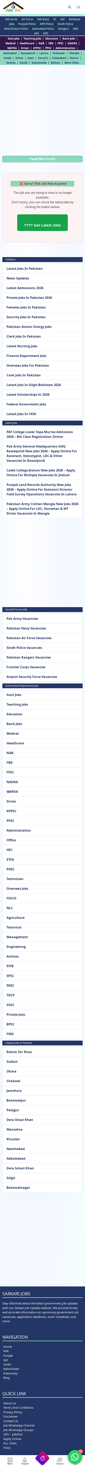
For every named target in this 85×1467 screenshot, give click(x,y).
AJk (5, 1360)
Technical (14, 927)
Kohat (19, 58)
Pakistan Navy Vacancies (26, 628)
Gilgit (11, 1178)
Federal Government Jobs (26, 404)
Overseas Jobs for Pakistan (28, 365)
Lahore (43, 53)
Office (11, 840)
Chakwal (13, 1081)
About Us (9, 1403)
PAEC (10, 985)
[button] (69, 7)
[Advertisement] (42, 111)
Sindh (7, 1364)
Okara (11, 1071)
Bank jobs (68, 38)
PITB (10, 966)
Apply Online (12, 1439)
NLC (10, 908)
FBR (50, 43)
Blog (6, 1378)
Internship (10, 1373)
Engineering (16, 947)
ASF (62, 19)
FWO (10, 1034)
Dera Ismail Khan (20, 1168)
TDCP (11, 995)
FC (54, 19)
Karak (23, 62)
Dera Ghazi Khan (20, 1120)
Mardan (74, 53)
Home (7, 1347)
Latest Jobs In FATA (21, 414)
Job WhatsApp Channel (18, 1425)
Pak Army (11, 19)
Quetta (11, 62)
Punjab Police (27, 24)
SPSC (10, 976)
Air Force (27, 19)
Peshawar (59, 53)
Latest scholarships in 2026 (28, 394)
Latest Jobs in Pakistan (25, 268)
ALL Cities (10, 1443)
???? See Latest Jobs (42, 225)
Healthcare (27, 43)
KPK (6, 1351)
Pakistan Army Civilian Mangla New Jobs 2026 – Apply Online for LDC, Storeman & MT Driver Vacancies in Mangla (42, 509)
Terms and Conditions (18, 1407)
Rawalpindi (28, 53)
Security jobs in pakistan (26, 317)
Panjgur (13, 1110)
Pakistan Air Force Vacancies (29, 638)
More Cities (71, 62)
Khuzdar (13, 1139)
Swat (30, 58)
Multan (55, 62)
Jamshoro (14, 1090)
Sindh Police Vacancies (24, 647)
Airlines (13, 956)
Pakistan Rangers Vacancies (29, 657)
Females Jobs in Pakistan (26, 307)
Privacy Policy (12, 1412)
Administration (65, 48)
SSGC (10, 1005)
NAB (41, 43)
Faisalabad (59, 58)
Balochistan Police (16, 28)
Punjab (8, 1355)
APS (36, 33)
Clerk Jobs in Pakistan (24, 336)
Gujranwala (39, 62)
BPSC (10, 1024)
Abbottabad (16, 1158)
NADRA (72, 43)
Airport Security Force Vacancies (32, 677)
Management (17, 937)
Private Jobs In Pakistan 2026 (29, 297)
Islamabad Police (43, 28)
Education (51, 38)
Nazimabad (16, 1149)
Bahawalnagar (18, 1187)
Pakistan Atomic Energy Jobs (29, 327)
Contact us (10, 1421)
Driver (25, 48)
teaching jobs (32, 38)
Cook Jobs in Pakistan (24, 375)
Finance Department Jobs (26, 356)
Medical (11, 43)
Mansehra (15, 1129)
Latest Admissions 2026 (25, 288)
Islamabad (10, 53)
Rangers (63, 28)
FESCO (11, 898)
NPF (45, 33)
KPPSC (37, 48)
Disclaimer (10, 1416)
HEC (10, 850)
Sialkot (12, 1061)
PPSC (48, 48)
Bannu (74, 58)
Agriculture (16, 917)
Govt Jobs (13, 38)
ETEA (10, 859)
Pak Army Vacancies (22, 618)
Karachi (43, 58)
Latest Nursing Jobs (22, 346)
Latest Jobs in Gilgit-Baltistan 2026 (34, 385)
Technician (15, 879)
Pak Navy (43, 19)
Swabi (7, 58)
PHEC (11, 869)
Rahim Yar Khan (19, 1052)
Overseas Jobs (17, 888)
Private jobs (16, 1014)
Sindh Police (65, 24)
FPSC (60, 43)
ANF (75, 28)
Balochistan (11, 1369)
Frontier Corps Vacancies (26, 667)
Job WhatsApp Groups (18, 1430)
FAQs (7, 1448)
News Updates (18, 278)
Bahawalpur (16, 1100)
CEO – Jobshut (13, 1434)
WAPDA (12, 48)
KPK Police (46, 24)
